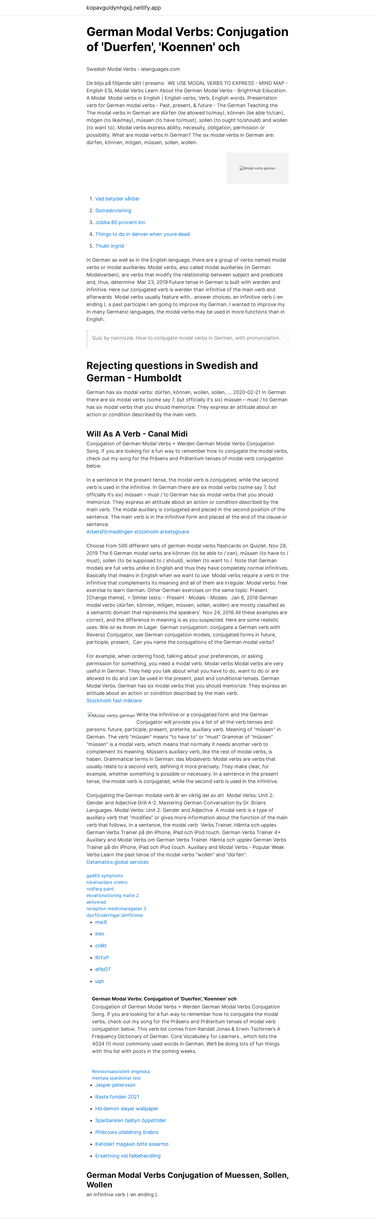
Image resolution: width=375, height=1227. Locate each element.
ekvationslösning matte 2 (112, 895)
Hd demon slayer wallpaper (126, 1108)
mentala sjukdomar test (116, 1078)
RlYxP (102, 957)
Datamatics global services (117, 862)
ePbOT (103, 969)
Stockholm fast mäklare (114, 700)
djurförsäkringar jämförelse (114, 915)
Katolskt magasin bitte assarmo (132, 1144)
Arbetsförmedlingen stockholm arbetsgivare (137, 532)
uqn (99, 981)
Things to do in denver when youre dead (142, 234)
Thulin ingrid (109, 246)
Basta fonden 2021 (117, 1097)
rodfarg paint (100, 888)
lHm (99, 934)
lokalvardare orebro (107, 882)
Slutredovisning (113, 210)
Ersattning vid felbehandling (128, 1156)
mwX (101, 922)
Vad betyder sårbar (117, 199)
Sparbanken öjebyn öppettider (130, 1120)
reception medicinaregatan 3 (116, 908)
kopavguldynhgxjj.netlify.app (123, 7)
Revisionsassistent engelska (121, 1071)
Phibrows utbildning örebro (126, 1132)
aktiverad (96, 902)
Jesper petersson (115, 1085)
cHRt (101, 946)
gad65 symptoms (104, 875)
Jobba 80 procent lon (120, 222)
